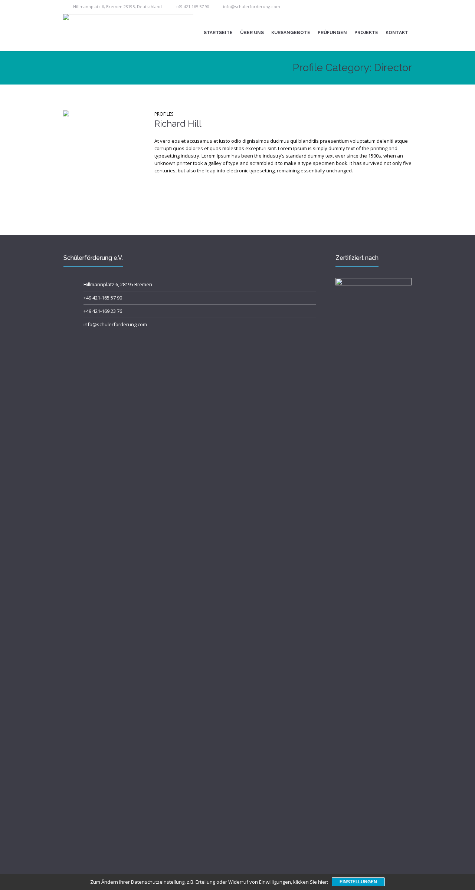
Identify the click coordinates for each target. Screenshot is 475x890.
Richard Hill (178, 123)
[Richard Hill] (103, 150)
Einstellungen (358, 881)
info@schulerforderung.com (251, 6)
